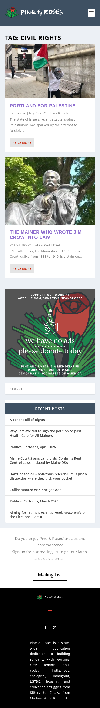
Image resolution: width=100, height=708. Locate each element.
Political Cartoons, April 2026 (33, 447)
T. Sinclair (19, 113)
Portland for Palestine (43, 105)
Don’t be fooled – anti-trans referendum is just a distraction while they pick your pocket (48, 476)
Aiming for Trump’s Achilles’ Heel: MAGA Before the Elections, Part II (47, 514)
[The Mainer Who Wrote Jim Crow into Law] (50, 191)
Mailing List (50, 575)
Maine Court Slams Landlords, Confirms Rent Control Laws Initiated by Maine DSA (45, 460)
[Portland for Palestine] (50, 71)
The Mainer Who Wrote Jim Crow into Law (46, 235)
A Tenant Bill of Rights (27, 419)
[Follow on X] (54, 627)
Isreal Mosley (22, 245)
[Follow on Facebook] (45, 627)
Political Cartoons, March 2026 (34, 501)
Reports (63, 113)
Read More (22, 142)
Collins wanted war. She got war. (36, 490)
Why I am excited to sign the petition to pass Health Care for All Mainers (45, 433)
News (53, 113)
